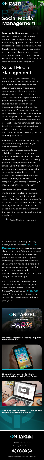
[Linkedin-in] (30, 451)
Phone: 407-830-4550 (22, 443)
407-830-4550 (32, 291)
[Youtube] (24, 451)
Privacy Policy (32, 456)
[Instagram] (14, 451)
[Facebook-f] (19, 451)
